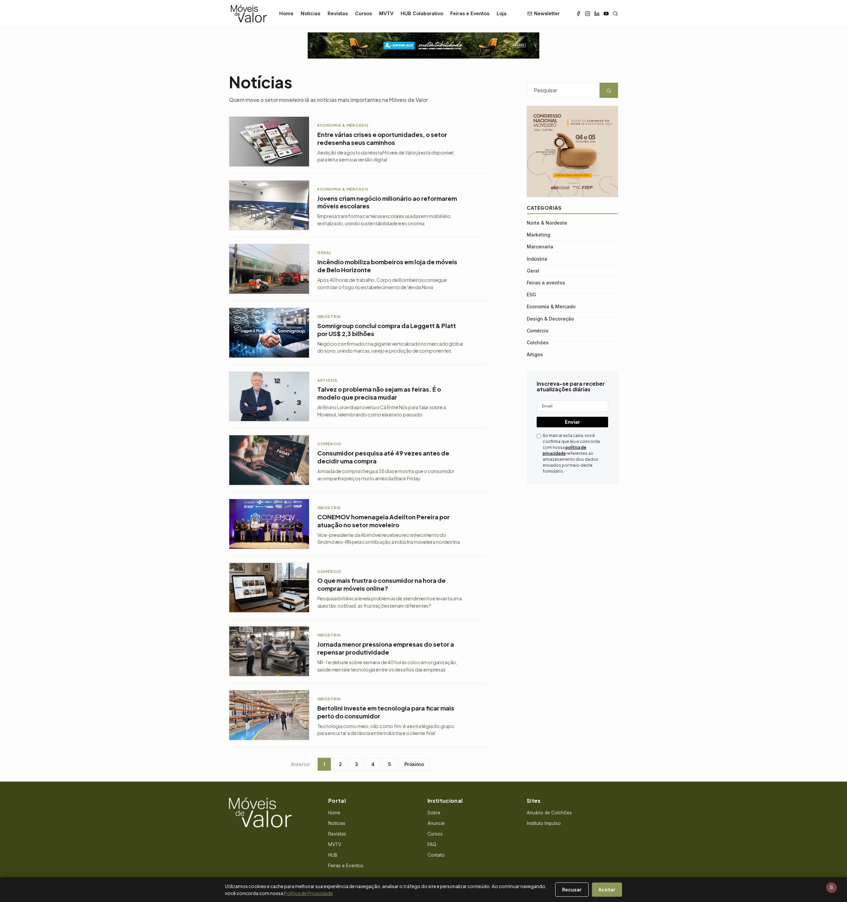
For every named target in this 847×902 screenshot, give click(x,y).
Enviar (572, 422)
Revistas (338, 13)
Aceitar (607, 889)
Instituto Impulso (544, 823)
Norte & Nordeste (547, 222)
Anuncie (436, 823)
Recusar (572, 889)
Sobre (433, 812)
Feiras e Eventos (469, 13)
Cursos (363, 13)
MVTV (386, 13)
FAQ (431, 844)
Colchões (538, 342)
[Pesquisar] (615, 13)
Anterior (300, 764)
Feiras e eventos (546, 282)
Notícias (310, 13)
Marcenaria (540, 246)
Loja (502, 13)
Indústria (537, 258)
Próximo (414, 764)
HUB (332, 855)
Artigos (535, 354)
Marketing (538, 234)
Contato (436, 855)
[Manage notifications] (831, 887)
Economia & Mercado (551, 306)
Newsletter (547, 13)
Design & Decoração (550, 318)
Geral (533, 270)
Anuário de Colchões (549, 812)
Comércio (538, 330)
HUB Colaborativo (422, 13)
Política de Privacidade (308, 893)
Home (286, 13)
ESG (531, 294)
